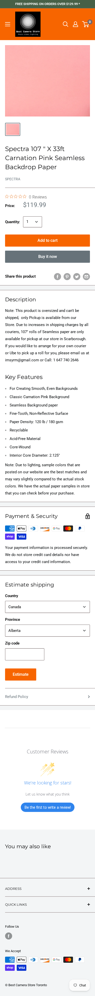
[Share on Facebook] (57, 276)
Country (11, 596)
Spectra (12, 179)
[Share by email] (86, 276)
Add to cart (47, 240)
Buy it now (47, 256)
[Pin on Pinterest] (67, 276)
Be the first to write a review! (48, 807)
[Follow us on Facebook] (8, 936)
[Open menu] (7, 24)
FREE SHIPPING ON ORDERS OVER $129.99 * (47, 4)
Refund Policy (16, 696)
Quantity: (12, 222)
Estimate (21, 674)
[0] (86, 24)
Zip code (12, 643)
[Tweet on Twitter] (76, 276)
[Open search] (65, 24)
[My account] (75, 24)
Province (12, 619)
